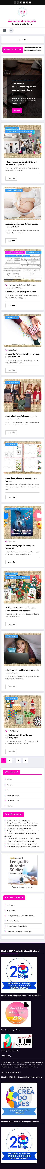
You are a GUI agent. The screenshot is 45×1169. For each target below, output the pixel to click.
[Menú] (4, 30)
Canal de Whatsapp (13, 795)
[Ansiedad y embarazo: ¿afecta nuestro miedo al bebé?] (22, 203)
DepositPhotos (16, 1030)
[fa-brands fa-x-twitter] (18, 2)
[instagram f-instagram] (21, 2)
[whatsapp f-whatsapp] (27, 2)
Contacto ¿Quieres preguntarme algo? (19, 931)
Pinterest (9, 780)
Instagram (10, 806)
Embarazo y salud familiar (14, 190)
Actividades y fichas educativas (15, 252)
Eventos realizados (13, 921)
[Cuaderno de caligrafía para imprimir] (22, 266)
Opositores (11, 541)
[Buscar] (11, 30)
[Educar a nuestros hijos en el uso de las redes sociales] (22, 649)
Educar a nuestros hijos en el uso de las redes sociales (22, 671)
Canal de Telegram (13, 801)
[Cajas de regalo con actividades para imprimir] (22, 458)
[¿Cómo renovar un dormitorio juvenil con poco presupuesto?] (22, 141)
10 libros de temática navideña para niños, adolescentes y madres (20, 609)
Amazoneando (11, 910)
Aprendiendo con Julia (22, 21)
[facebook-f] (15, 2)
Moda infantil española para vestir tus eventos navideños (21, 417)
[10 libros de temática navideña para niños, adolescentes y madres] (22, 587)
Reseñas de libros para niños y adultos (17, 577)
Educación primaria (28, 285)
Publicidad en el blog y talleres (17, 926)
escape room (17, 94)
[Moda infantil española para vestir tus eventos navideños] (22, 395)
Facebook (10, 785)
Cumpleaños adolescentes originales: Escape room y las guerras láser (24, 87)
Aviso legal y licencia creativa (10, 1051)
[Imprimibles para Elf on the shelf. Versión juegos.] (22, 711)
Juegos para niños (26, 509)
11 (18, 760)
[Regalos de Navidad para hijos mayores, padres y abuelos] (22, 330)
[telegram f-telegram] (30, 2)
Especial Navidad (11, 444)
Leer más (17, 110)
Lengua (26, 256)
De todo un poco (16, 80)
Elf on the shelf (13, 731)
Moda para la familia (12, 382)
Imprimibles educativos (33, 252)
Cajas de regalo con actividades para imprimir (21, 479)
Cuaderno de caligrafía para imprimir (20, 291)
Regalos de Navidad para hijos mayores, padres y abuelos (22, 355)
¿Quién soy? (11, 905)
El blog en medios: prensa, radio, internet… (20, 916)
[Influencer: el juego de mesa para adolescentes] (22, 522)
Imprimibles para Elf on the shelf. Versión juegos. (19, 736)
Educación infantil (14, 285)
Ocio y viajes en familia (25, 80)
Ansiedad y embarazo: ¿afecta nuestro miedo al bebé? (21, 225)
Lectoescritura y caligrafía (14, 256)
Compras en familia (12, 128)
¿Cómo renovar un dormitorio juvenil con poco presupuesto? (21, 163)
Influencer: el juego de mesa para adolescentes (19, 547)
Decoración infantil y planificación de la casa (19, 131)
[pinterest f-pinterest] (24, 2)
